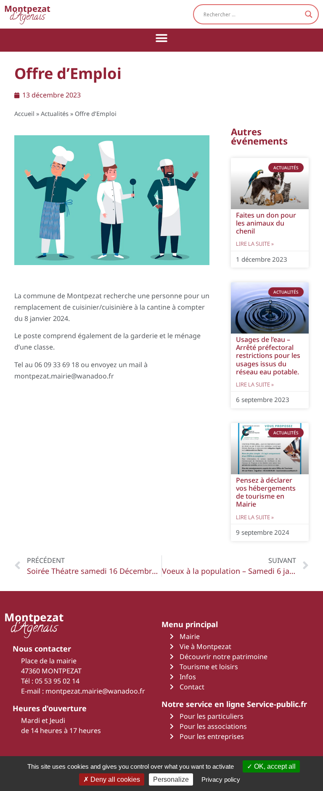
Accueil (24, 114)
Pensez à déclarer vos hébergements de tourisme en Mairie (266, 492)
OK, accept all (274, 766)
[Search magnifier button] (309, 14)
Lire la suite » (255, 243)
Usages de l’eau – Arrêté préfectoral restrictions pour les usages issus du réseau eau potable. (268, 355)
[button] (161, 38)
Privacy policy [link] (220, 779)
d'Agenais (27, 14)
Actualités (55, 114)
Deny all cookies (114, 779)
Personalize (171, 779)
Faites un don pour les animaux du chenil (266, 223)
